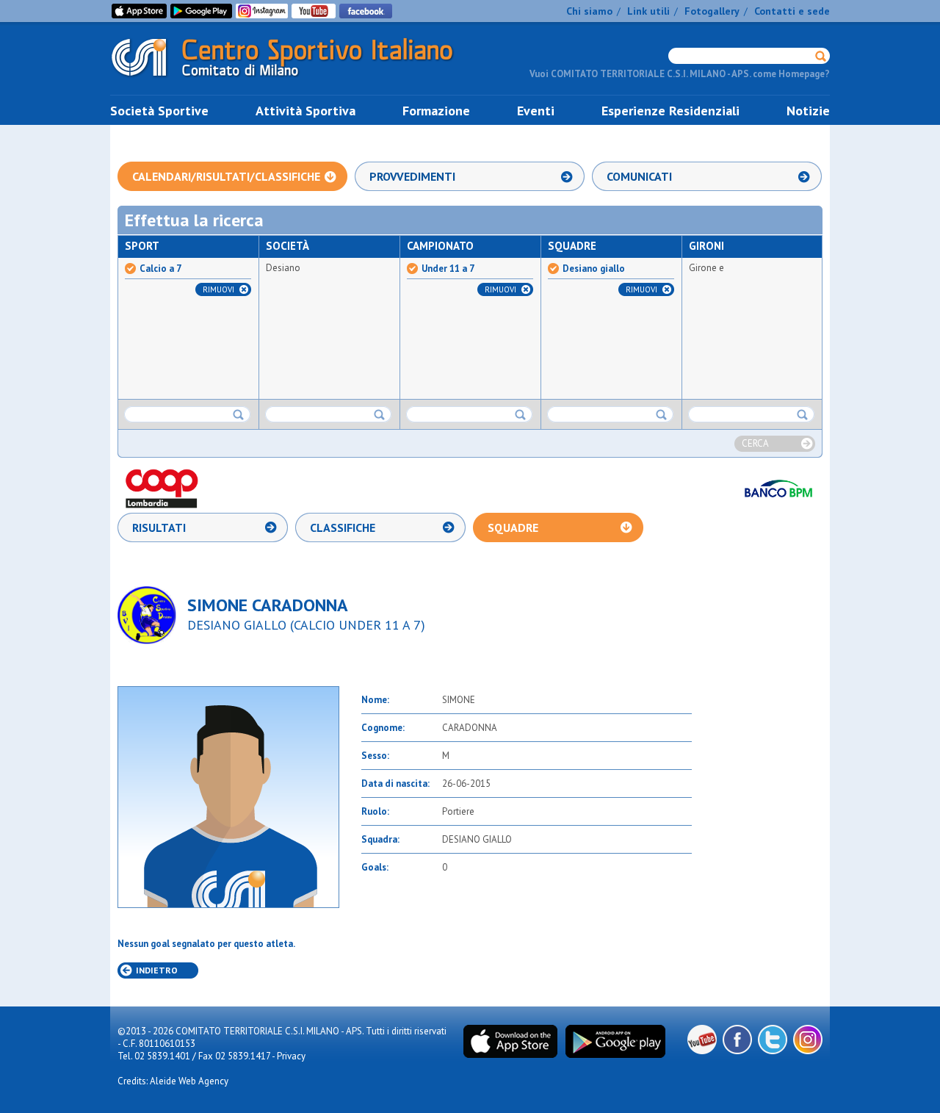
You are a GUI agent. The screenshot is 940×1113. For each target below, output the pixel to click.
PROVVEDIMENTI (412, 176)
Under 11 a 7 (448, 269)
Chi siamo (589, 11)
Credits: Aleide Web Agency (173, 1081)
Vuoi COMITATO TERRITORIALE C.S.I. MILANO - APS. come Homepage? (679, 74)
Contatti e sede (792, 11)
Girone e (706, 268)
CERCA (755, 443)
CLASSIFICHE (342, 527)
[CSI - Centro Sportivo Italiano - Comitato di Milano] (293, 79)
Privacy (291, 1056)
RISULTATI (159, 527)
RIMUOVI (218, 289)
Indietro (157, 970)
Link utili (648, 11)
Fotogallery (712, 11)
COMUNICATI (639, 176)
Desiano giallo (594, 269)
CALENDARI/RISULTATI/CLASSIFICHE (226, 176)
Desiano (283, 268)
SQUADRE (513, 527)
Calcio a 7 (160, 269)
